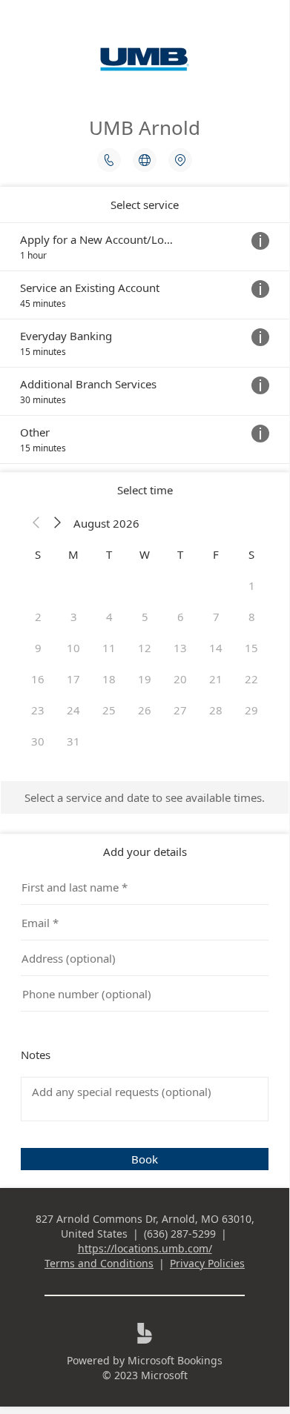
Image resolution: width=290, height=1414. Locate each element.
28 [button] (216, 710)
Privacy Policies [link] (207, 1263)
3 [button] (73, 616)
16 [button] (38, 678)
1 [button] (251, 585)
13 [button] (180, 647)
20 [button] (180, 678)
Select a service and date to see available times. (144, 797)
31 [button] (73, 741)
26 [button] (144, 710)
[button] (36, 523)
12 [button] (144, 647)
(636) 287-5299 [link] (180, 1234)
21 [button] (216, 678)
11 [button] (109, 647)
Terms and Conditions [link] (99, 1263)
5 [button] (145, 616)
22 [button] (251, 678)
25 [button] (109, 710)
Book (144, 1159)
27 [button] (180, 710)
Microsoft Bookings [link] (175, 1360)
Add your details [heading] (145, 851)
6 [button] (180, 616)
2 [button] (38, 616)
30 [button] (38, 741)
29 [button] (251, 710)
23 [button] (38, 710)
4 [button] (109, 616)
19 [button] (144, 678)
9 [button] (38, 647)
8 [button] (251, 616)
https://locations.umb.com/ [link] (145, 1248)
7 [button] (216, 616)
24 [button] (73, 710)
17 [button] (73, 678)
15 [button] (251, 647)
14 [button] (216, 647)
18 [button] (109, 678)
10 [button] (73, 647)
